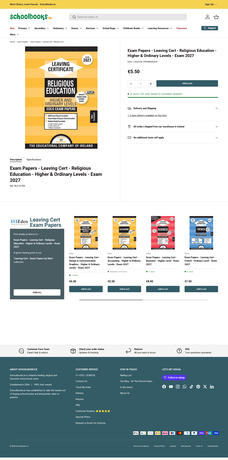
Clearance (181, 28)
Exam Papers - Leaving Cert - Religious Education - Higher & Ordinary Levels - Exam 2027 (48, 42)
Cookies (173, 446)
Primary (22, 28)
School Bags (109, 28)
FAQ (78, 405)
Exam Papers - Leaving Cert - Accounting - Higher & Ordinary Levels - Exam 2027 (124, 261)
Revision (90, 28)
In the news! (126, 387)
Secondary (39, 28)
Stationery (58, 28)
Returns (80, 399)
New (12, 28)
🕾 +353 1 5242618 (85, 375)
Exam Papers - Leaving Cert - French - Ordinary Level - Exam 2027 (201, 261)
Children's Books (131, 28)
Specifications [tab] (34, 159)
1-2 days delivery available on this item (147, 115)
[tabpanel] (61, 176)
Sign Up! (209, 4)
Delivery (79, 393)
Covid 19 (199, 446)
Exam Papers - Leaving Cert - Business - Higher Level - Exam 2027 (162, 261)
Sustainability (213, 446)
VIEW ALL (37, 292)
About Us (125, 393)
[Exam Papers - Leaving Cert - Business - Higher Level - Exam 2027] (163, 233)
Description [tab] (16, 159)
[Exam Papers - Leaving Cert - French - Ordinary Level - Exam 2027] (201, 233)
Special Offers (83, 417)
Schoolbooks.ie (22, 446)
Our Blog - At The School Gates (136, 381)
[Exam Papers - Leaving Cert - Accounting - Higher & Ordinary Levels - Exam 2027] (124, 233)
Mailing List (126, 375)
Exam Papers (23, 42)
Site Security (186, 446)
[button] (216, 16)
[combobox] (128, 17)
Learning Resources (158, 28)
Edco (130, 62)
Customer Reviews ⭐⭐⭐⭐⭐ (93, 411)
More (12, 34)
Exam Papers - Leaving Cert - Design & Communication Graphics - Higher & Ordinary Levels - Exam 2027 (84, 262)
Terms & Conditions (141, 446)
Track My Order (83, 387)
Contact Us (81, 381)
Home (12, 42)
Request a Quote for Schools (90, 423)
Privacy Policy (159, 446)
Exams (74, 28)
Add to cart (187, 83)
